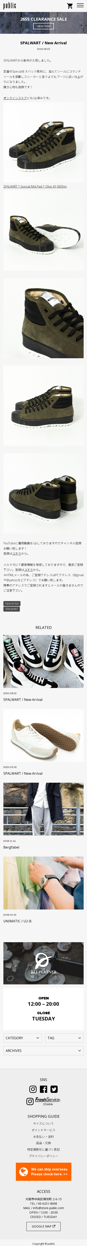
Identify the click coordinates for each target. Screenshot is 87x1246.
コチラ (16, 553)
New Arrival (12, 603)
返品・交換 (43, 1143)
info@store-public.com (48, 1208)
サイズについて (43, 1124)
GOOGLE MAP (42, 1226)
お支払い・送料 (43, 1137)
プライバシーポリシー (43, 1156)
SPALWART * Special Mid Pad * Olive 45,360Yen (35, 186)
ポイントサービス (43, 1130)
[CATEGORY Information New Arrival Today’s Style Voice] (22, 1037)
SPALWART (11, 609)
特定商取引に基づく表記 (43, 1149)
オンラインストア (15, 98)
